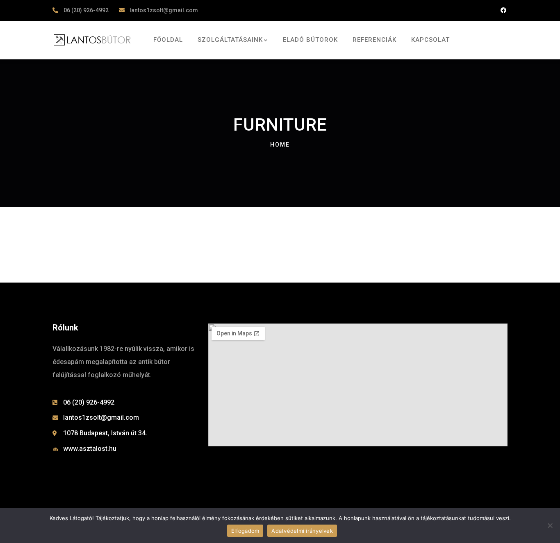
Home (280, 144)
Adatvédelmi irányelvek (302, 530)
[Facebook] (503, 10)
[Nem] (550, 525)
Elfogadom (245, 530)
